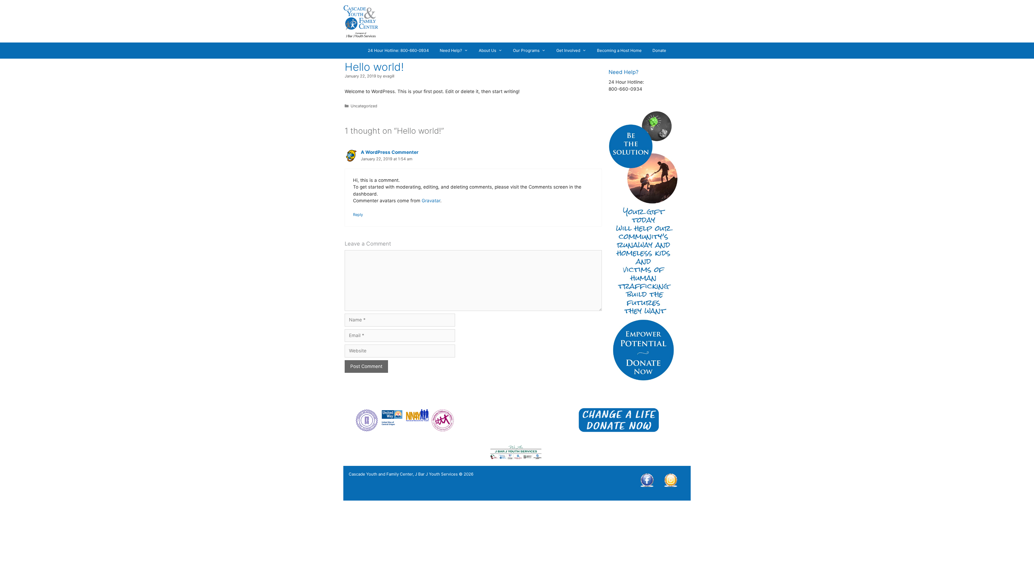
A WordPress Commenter (389, 152)
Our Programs (526, 50)
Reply (358, 214)
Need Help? (451, 50)
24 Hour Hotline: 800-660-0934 (398, 50)
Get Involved (568, 50)
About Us (487, 50)
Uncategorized (364, 106)
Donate (659, 50)
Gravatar (431, 200)
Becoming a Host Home (619, 50)
